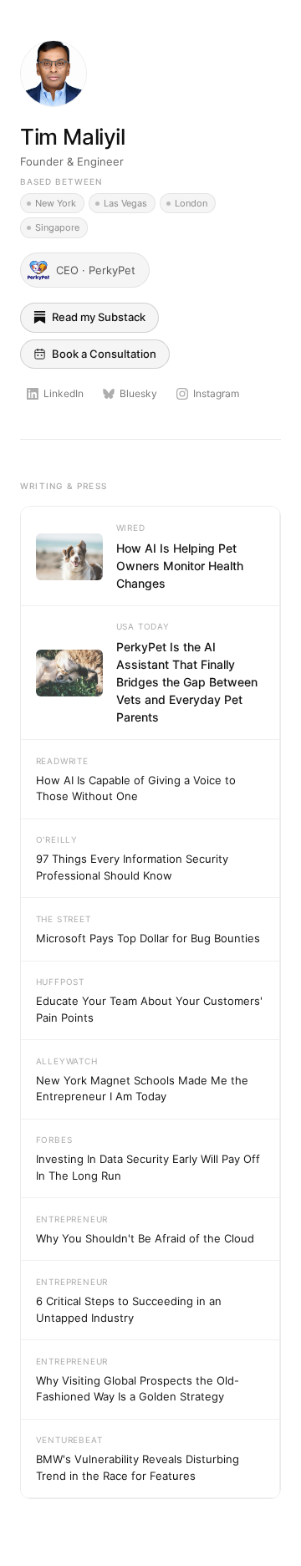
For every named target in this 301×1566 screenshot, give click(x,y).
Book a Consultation (104, 353)
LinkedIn (63, 393)
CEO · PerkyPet (95, 270)
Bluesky (138, 393)
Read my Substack (98, 317)
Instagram (216, 393)
